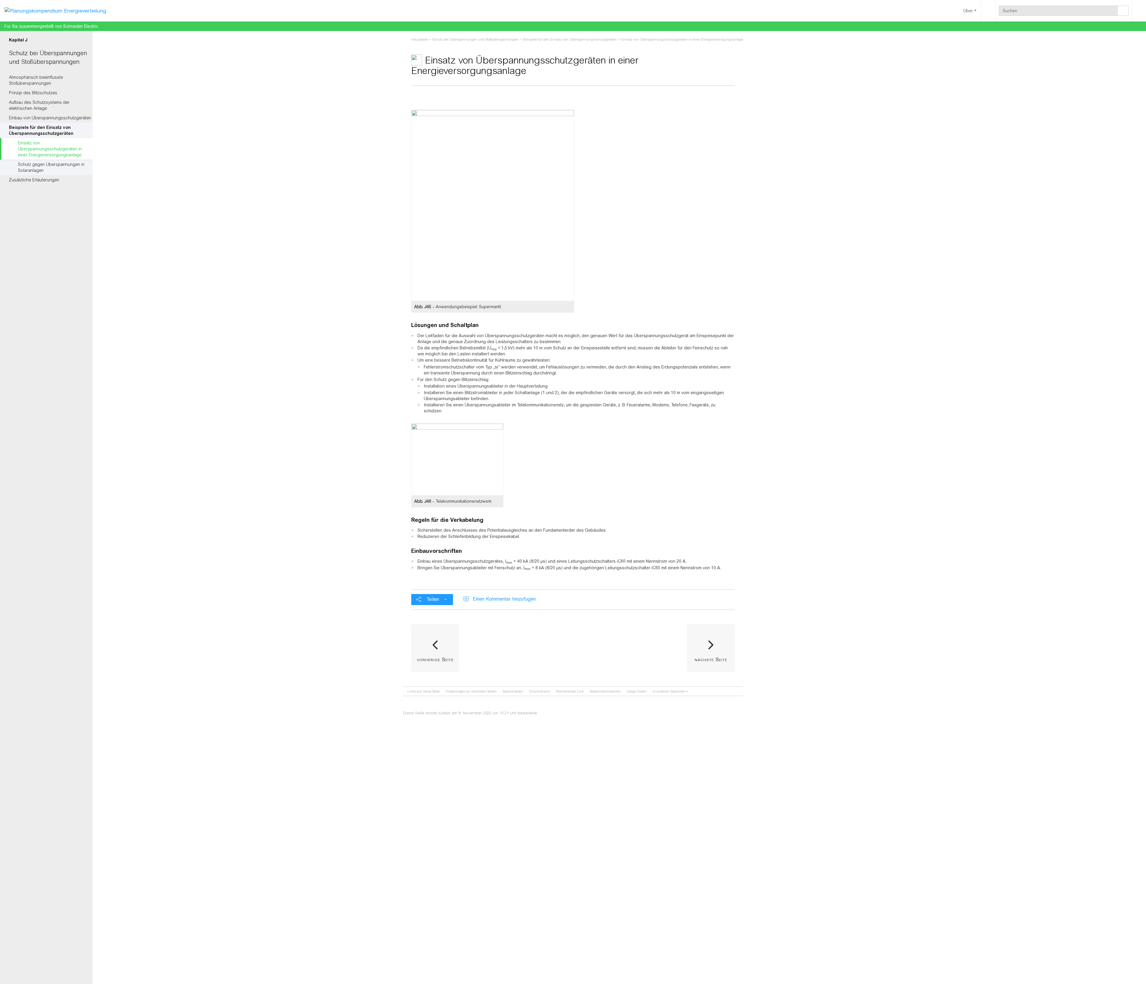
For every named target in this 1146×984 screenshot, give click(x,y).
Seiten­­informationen (605, 691)
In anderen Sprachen (669, 691)
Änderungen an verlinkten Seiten (471, 691)
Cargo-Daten (637, 691)
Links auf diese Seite (423, 691)
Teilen (433, 599)
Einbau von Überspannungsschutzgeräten (50, 117)
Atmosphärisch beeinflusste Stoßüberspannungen (36, 80)
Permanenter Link (570, 691)
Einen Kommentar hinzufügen (504, 599)
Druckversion (539, 691)
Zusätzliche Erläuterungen (34, 180)
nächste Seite (711, 659)
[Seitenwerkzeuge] (988, 10)
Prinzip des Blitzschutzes (33, 92)
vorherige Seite (435, 659)
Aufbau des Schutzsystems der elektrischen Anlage (39, 105)
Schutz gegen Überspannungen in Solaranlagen (51, 167)
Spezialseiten (513, 691)
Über (968, 10)
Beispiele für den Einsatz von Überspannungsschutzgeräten (41, 130)
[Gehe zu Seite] (1123, 11)
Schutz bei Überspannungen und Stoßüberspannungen (475, 39)
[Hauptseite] (55, 10)
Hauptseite (419, 39)
